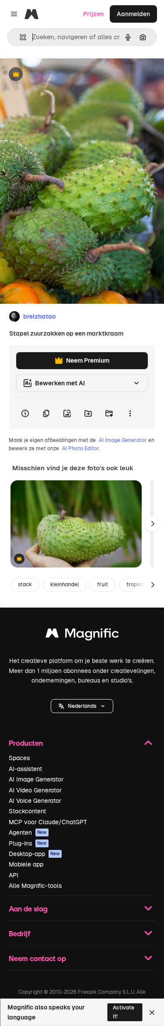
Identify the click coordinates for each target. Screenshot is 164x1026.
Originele (57, 75)
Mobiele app (26, 864)
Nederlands (82, 706)
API (13, 875)
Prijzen (93, 14)
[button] (82, 706)
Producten (26, 742)
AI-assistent (25, 769)
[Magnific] (82, 635)
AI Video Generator (35, 790)
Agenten (28, 832)
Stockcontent (27, 811)
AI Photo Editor (80, 448)
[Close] (152, 1012)
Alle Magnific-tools (35, 886)
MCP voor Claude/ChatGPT (48, 822)
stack (25, 584)
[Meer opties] (130, 413)
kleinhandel (64, 584)
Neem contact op (37, 958)
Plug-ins (28, 843)
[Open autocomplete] (19, 37)
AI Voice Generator (35, 801)
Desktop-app (34, 854)
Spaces (19, 758)
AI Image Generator (123, 440)
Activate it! (123, 1011)
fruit (102, 584)
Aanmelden (133, 14)
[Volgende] (153, 523)
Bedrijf (19, 933)
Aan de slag (28, 908)
